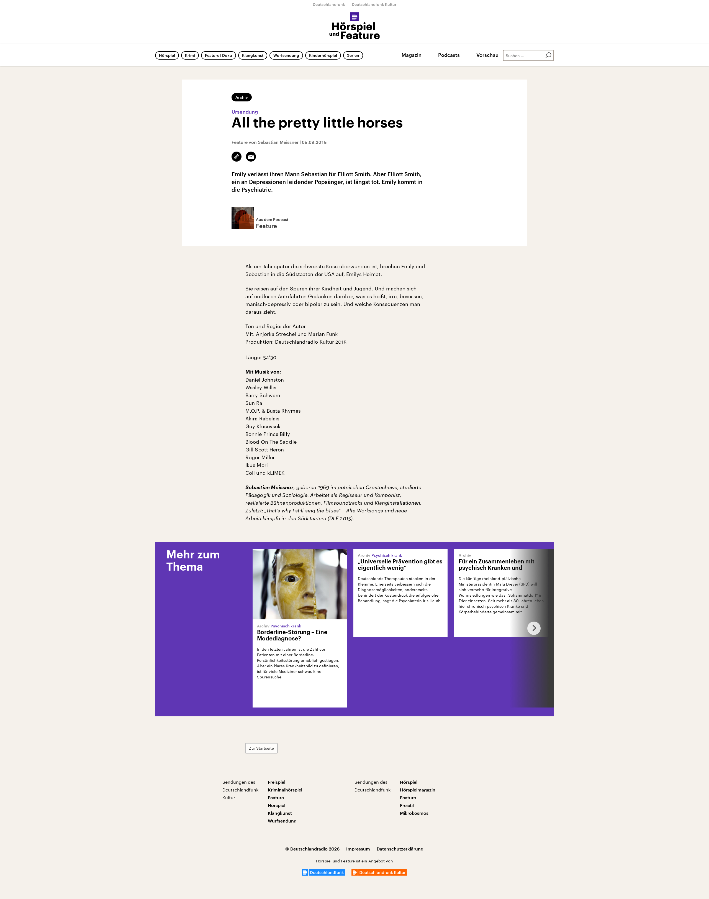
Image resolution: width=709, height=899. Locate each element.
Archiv (241, 97)
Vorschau (487, 55)
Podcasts (449, 55)
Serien (353, 55)
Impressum (358, 848)
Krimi (190, 55)
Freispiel (276, 782)
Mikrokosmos (414, 813)
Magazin (412, 55)
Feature (276, 797)
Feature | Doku (218, 55)
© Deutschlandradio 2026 (312, 848)
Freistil (407, 805)
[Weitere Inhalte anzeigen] (532, 628)
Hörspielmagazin (417, 789)
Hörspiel (167, 55)
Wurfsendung (286, 55)
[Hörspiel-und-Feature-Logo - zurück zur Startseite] (354, 26)
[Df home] (323, 874)
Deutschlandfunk (329, 4)
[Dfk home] (379, 874)
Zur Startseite (261, 748)
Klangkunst (252, 55)
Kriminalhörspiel (285, 789)
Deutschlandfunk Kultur (374, 4)
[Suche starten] (548, 55)
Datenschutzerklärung (400, 848)
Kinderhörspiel (323, 55)
